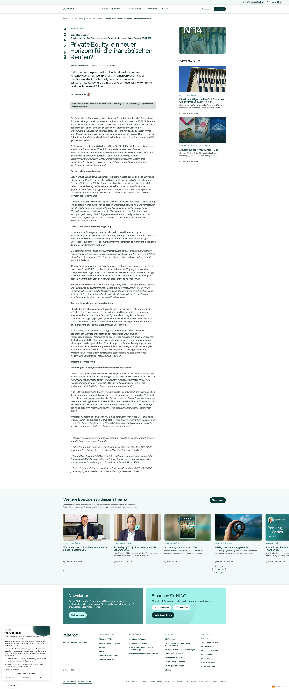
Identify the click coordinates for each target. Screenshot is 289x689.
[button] (12, 685)
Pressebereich (207, 655)
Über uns (204, 638)
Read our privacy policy (12, 670)
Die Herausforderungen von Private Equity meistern (179, 645)
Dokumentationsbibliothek (216, 681)
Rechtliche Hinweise (139, 681)
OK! (41, 678)
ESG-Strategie (207, 659)
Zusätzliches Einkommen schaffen (143, 654)
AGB (128, 681)
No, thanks (10, 678)
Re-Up (101, 651)
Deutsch (279, 687)
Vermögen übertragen (138, 643)
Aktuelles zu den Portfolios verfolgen (180, 650)
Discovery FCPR (106, 639)
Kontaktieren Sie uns (209, 642)
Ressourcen (78, 19)
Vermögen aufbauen (137, 639)
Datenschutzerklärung (195, 681)
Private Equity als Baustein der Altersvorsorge (141, 649)
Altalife (102, 647)
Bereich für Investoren (210, 650)
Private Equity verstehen (175, 662)
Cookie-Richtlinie (156, 681)
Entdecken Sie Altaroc (174, 658)
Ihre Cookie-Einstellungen (174, 681)
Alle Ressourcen (171, 639)
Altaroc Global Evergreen (109, 643)
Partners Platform (208, 646)
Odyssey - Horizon (107, 659)
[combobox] (279, 687)
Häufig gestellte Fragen (174, 666)
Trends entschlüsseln (94, 19)
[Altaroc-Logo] (68, 9)
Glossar (168, 670)
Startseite (66, 19)
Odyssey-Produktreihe (108, 655)
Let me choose (26, 678)
